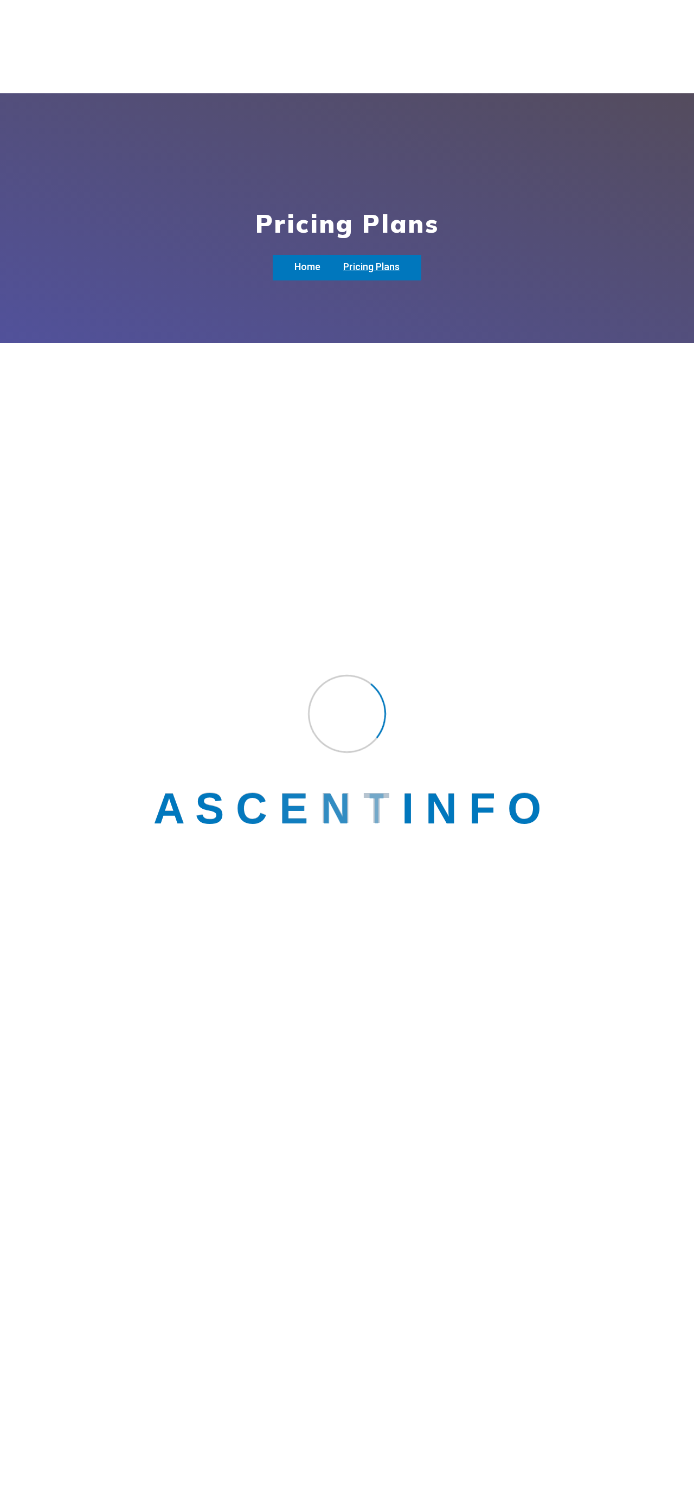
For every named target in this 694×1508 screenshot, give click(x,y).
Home (307, 266)
